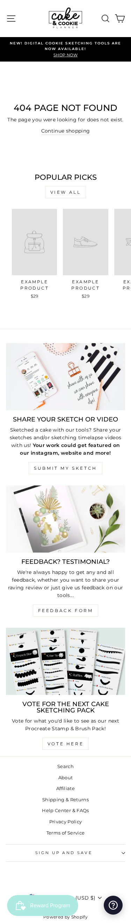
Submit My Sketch (65, 468)
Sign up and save (63, 852)
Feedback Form (65, 610)
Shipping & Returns (65, 799)
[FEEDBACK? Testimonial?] (65, 519)
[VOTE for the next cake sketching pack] (65, 661)
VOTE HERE (65, 743)
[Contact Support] (113, 905)
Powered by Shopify (65, 917)
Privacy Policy (65, 821)
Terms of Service (65, 833)
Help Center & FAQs (65, 810)
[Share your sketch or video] (65, 376)
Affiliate (65, 788)
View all (65, 192)
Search (65, 766)
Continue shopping (65, 131)
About (65, 777)
